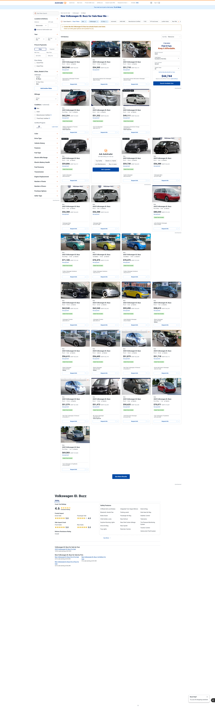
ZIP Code (50, 22)
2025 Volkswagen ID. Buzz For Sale (65, 549)
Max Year (50, 38)
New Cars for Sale (65, 13)
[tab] (57, 500)
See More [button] (106, 538)
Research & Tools (122, 2)
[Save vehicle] (87, 43)
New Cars (79, 2)
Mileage (37, 98)
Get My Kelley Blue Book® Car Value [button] (167, 72)
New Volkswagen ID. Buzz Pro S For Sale (67, 557)
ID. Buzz (83, 13)
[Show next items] (178, 21)
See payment (65, 69)
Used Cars (71, 2)
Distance (36, 22)
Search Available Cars (166, 83)
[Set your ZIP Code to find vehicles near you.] (108, 16)
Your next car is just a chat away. (107, 7)
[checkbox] (38, 63)
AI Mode (134, 2)
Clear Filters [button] (75, 21)
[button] (151, 3)
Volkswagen (75, 13)
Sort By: (164, 37)
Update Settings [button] (174, 78)
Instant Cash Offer (110, 2)
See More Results (121, 476)
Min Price (36, 52)
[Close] (207, 697)
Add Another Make (46, 88)
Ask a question (105, 169)
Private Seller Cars (89, 2)
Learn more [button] (55, 126)
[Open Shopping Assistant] (213, 700)
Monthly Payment (159, 52)
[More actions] (87, 84)
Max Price (49, 52)
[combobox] (46, 13)
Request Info (73, 84)
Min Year (38, 38)
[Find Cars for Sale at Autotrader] (61, 2)
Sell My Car (100, 2)
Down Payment (158, 62)
